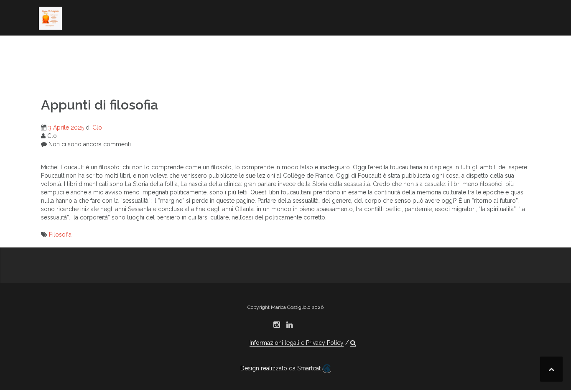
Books (146, 48)
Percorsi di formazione (437, 48)
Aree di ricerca (98, 48)
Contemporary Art (200, 48)
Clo (97, 127)
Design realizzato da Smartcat (281, 368)
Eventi (460, 59)
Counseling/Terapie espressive (314, 48)
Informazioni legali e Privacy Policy (297, 342)
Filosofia (60, 234)
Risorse (52, 70)
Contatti (104, 70)
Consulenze (417, 59)
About (50, 48)
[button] (134, 72)
